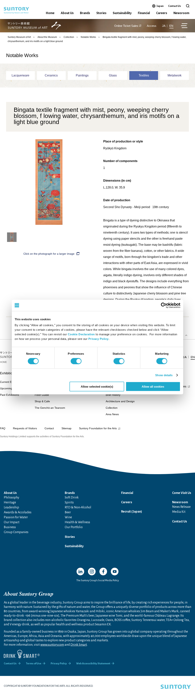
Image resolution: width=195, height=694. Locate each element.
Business (10, 527)
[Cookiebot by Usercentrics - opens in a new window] (163, 305)
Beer (68, 512)
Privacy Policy (98, 338)
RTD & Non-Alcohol (78, 507)
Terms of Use (33, 663)
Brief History (113, 394)
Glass (113, 75)
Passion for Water (16, 517)
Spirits (69, 502)
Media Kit (178, 512)
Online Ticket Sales (126, 25)
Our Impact (11, 522)
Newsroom (181, 13)
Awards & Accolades (17, 512)
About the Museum (47, 37)
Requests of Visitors (25, 428)
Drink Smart (78, 644)
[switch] (76, 361)
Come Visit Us (181, 493)
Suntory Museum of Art (19, 37)
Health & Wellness (77, 522)
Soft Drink (72, 497)
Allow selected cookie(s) (97, 386)
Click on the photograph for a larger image (48, 253)
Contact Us (174, 6)
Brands (85, 13)
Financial (144, 13)
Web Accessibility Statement (93, 663)
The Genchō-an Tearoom (50, 407)
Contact (49, 428)
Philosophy (11, 497)
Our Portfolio (74, 527)
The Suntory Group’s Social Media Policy (97, 580)
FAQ (2, 428)
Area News (112, 414)
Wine (68, 517)
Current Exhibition (11, 381)
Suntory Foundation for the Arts (98, 428)
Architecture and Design (120, 401)
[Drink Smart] (22, 654)
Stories (101, 13)
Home (50, 13)
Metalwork (174, 75)
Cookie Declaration (81, 334)
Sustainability (122, 13)
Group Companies (16, 532)
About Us (67, 13)
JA (163, 25)
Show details (164, 375)
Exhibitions (8, 373)
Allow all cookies (153, 386)
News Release (181, 507)
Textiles (144, 75)
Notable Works (88, 37)
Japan (160, 5)
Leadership (11, 507)
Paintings (82, 75)
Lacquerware (20, 75)
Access (151, 25)
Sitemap (66, 428)
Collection (69, 37)
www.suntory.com (52, 644)
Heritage (10, 502)
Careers (161, 13)
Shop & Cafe (42, 401)
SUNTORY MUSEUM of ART (34, 26)
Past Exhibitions (9, 394)
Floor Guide (42, 394)
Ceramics (51, 75)
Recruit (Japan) (131, 511)
